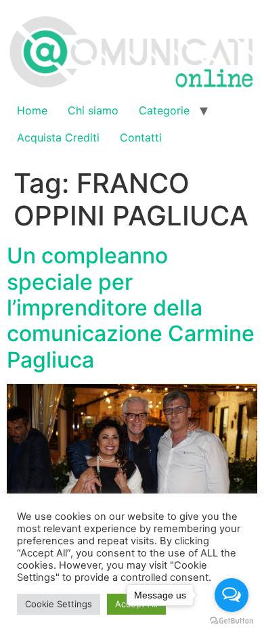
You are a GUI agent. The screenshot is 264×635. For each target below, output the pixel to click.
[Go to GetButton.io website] (231, 621)
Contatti (141, 137)
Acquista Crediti (58, 137)
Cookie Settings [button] (58, 603)
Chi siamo (93, 110)
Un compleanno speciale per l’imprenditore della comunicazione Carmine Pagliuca (131, 307)
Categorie (164, 110)
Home (32, 110)
